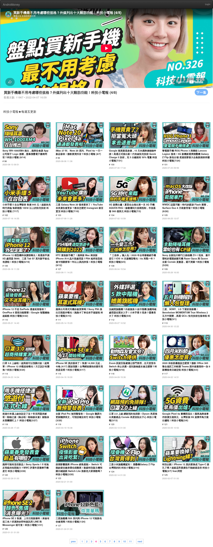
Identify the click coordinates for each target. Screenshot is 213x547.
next (140, 541)
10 (124, 541)
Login (207, 4)
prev (73, 541)
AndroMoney (11, 4)
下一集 (201, 92)
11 (130, 541)
